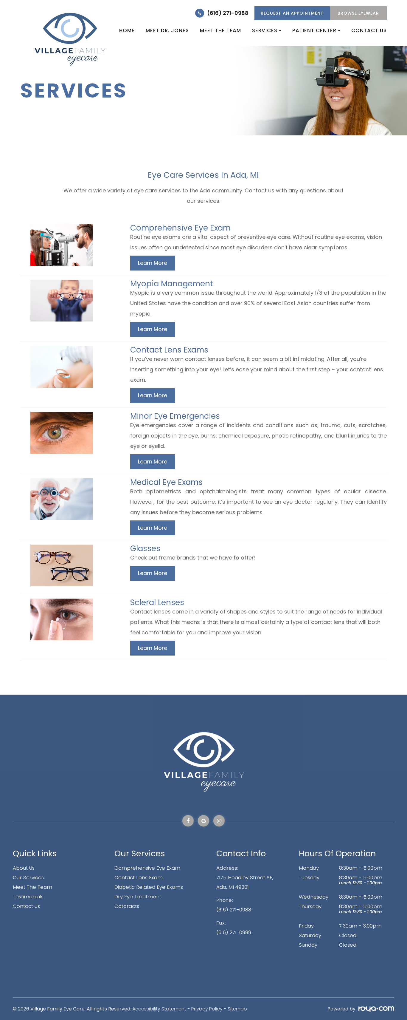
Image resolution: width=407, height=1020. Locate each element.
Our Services (28, 877)
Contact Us (369, 30)
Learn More (152, 263)
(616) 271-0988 (227, 13)
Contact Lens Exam (138, 877)
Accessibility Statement (159, 1008)
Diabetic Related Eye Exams (148, 887)
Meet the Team (220, 30)
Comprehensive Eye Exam (147, 867)
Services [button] (264, 30)
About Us (24, 867)
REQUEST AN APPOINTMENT (292, 13)
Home (127, 30)
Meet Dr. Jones (167, 30)
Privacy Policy (207, 1008)
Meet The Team (32, 887)
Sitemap (237, 1008)
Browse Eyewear (358, 13)
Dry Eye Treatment (137, 896)
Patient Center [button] (314, 30)
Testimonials (28, 896)
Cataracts (126, 906)
